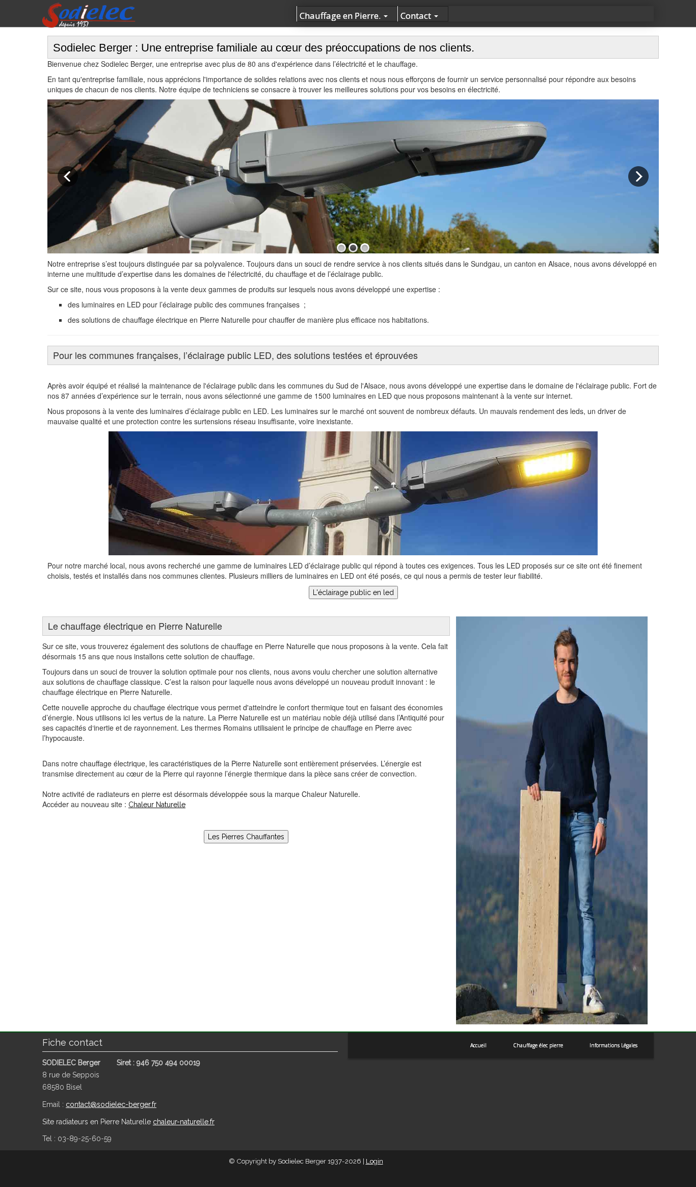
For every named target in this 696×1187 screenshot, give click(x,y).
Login (374, 1161)
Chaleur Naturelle (156, 805)
